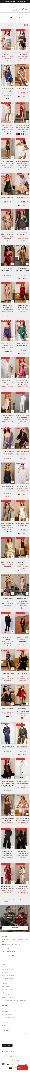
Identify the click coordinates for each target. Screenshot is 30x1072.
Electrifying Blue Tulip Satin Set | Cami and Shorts (8, 90)
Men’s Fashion (5, 1011)
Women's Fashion (6, 1014)
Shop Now (4, 967)
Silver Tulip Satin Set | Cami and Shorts (7, 53)
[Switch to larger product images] (25, 25)
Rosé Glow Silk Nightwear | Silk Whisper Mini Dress (7, 307)
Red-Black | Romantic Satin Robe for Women (7, 887)
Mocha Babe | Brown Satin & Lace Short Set (7, 162)
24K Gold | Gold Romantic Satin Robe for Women (22, 888)
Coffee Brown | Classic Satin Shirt (22, 852)
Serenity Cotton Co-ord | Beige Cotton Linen (8, 382)
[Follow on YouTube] (15, 1051)
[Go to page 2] (24, 900)
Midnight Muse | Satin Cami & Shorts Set (8, 709)
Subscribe (15, 928)
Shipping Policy (6, 992)
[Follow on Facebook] (2, 1051)
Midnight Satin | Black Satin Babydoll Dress (7, 198)
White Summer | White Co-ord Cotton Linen (22, 416)
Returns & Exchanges (7, 978)
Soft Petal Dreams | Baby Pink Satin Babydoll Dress (8, 417)
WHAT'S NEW (5, 1022)
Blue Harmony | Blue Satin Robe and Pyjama (7, 747)
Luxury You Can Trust (7, 997)
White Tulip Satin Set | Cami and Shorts (22, 162)
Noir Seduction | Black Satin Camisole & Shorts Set (22, 562)
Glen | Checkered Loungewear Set (22, 747)
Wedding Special (6, 1020)
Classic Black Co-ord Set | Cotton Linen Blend (7, 637)
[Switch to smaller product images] (27, 25)
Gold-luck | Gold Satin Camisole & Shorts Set (7, 561)
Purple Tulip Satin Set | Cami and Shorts (7, 344)
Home (3, 1009)
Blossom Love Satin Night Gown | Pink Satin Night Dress (22, 600)
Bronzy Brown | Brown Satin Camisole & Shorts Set (22, 270)
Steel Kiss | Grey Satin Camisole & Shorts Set (7, 524)
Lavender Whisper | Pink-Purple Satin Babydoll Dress (22, 382)
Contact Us (4, 981)
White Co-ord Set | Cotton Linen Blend (22, 198)
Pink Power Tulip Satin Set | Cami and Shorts (22, 819)
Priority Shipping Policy (8, 975)
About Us (4, 983)
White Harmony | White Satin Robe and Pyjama (22, 783)
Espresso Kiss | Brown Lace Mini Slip (7, 819)
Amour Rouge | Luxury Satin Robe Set (22, 306)
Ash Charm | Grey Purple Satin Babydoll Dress (7, 600)
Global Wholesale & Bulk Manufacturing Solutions (15, 1000)
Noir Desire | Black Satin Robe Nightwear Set (22, 675)
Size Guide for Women (7, 970)
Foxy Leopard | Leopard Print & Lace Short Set (22, 234)
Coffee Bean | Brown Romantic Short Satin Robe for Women (22, 453)
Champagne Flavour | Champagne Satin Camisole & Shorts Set (22, 525)
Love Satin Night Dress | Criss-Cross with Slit (22, 126)
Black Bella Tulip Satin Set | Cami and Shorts (22, 53)
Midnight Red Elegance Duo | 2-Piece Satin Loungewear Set (22, 710)
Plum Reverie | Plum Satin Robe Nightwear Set (7, 675)
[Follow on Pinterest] (11, 1051)
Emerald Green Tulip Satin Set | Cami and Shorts (22, 345)
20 (20, 899)
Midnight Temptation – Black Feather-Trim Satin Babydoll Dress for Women (7, 784)
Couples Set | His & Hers (8, 1017)
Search (3, 964)
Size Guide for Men (7, 972)
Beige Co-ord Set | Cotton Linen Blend (22, 89)
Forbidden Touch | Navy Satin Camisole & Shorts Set (7, 488)
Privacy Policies (6, 986)
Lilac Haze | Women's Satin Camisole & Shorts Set (8, 453)
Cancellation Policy (6, 995)
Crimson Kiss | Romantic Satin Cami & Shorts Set (7, 270)
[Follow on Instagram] (7, 1051)
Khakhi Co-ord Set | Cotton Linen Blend (22, 487)
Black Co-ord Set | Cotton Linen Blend (22, 636)
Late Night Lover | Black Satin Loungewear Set (7, 853)
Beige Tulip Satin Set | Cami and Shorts (8, 126)
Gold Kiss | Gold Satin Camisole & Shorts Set (7, 233)
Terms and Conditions (7, 989)
